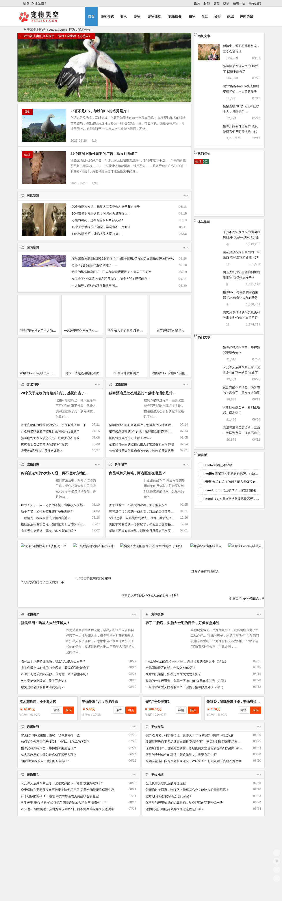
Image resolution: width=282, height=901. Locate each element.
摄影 (217, 16)
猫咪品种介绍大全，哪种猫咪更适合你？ (48, 748)
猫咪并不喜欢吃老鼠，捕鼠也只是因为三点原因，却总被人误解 (152, 531)
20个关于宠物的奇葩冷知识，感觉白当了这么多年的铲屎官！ (69, 393)
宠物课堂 (154, 16)
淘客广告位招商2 (157, 701)
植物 (192, 16)
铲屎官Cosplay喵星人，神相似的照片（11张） (39, 373)
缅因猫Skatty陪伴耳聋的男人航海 (171, 373)
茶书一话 (239, 3)
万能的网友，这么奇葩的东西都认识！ (98, 220)
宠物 (137, 16)
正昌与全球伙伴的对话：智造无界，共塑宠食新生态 (181, 754)
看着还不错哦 (218, 465)
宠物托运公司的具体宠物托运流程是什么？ (175, 809)
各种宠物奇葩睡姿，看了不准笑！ (44, 680)
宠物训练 (33, 464)
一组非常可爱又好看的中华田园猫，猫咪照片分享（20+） (185, 687)
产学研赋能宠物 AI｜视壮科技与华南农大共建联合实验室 (60, 796)
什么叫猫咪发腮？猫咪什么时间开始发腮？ (50, 431)
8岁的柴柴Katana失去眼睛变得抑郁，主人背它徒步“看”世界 (241, 91)
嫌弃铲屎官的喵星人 (170, 330)
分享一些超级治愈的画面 (82, 373)
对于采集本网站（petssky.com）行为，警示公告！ (58, 29)
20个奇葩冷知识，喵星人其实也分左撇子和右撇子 (106, 206)
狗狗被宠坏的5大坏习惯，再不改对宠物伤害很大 (59, 473)
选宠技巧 (33, 726)
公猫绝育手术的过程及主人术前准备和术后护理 (141, 444)
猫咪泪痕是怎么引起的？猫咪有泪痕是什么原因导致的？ (153, 393)
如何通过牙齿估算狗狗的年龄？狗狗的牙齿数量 (141, 450)
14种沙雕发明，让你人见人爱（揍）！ (98, 234)
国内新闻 (33, 247)
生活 (205, 16)
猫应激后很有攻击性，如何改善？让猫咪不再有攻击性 (58, 524)
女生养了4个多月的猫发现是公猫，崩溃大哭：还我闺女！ (111, 278)
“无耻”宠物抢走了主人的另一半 (39, 330)
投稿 (226, 3)
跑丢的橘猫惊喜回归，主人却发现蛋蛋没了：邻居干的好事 (112, 272)
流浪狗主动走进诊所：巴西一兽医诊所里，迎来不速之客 (241, 433)
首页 (91, 16)
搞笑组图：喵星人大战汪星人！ (45, 623)
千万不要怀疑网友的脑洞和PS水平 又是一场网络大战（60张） (241, 237)
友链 (216, 3)
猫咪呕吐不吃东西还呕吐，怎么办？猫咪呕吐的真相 (144, 425)
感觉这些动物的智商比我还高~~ (43, 687)
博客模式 (107, 16)
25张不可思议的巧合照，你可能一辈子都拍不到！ (55, 674)
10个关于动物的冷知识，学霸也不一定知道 (101, 227)
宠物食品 (157, 726)
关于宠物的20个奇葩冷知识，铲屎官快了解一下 (53, 425)
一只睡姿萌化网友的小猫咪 (82, 330)
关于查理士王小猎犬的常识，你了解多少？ (138, 505)
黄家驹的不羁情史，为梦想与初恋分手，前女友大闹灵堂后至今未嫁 (241, 392)
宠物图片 (33, 614)
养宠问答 (33, 384)
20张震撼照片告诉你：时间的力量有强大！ (101, 213)
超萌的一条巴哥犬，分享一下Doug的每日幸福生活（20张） (187, 680)
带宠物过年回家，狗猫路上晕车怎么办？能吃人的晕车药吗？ (187, 789)
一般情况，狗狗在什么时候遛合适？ (45, 518)
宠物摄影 (157, 614)
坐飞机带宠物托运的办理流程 (166, 783)
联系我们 (255, 3)
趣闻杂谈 (246, 16)
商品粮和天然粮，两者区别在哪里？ (137, 473)
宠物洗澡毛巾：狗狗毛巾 (100, 701)
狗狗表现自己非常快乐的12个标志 (44, 444)
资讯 (123, 16)
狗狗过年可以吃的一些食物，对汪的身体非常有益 (143, 511)
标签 (207, 3)
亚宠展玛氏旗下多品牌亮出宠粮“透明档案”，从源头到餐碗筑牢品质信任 (194, 741)
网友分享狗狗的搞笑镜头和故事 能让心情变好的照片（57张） (241, 317)
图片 (197, 3)
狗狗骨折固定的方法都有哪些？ (130, 438)
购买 (68, 710)
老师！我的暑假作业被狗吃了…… (95, 265)
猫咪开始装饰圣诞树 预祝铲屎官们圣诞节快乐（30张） (240, 131)
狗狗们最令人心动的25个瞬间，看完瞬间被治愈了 (55, 667)
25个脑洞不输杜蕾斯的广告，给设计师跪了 (104, 153)
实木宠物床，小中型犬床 (38, 701)
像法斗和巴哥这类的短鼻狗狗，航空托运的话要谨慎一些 (184, 802)
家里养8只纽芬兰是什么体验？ (42, 450)
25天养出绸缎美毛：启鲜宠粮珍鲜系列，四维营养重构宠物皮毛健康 (67, 809)
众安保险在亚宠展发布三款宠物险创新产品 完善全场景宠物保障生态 (67, 789)
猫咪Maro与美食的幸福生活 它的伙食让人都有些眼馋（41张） (240, 297)
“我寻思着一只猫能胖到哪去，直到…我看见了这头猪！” (147, 518)
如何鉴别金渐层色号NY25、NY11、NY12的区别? (55, 741)
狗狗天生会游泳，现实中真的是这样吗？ (48, 531)
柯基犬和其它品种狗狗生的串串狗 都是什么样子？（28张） (241, 277)
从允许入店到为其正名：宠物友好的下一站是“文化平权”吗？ (241, 372)
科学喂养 (121, 464)
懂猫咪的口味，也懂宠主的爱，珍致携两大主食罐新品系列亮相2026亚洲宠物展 (200, 748)
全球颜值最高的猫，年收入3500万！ (171, 667)
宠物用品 (33, 774)
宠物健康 (121, 384)
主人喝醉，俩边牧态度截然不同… (95, 285)
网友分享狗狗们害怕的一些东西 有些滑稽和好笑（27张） (241, 257)
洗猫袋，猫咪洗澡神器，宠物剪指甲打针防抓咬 (241, 701)
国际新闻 (33, 195)
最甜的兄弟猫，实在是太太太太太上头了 (173, 674)
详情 (56, 710)
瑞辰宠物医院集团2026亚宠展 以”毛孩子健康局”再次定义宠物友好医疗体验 (123, 258)
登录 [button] (26, 3)
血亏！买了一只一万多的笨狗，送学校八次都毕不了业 (58, 505)
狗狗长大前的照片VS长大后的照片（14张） (127, 330)
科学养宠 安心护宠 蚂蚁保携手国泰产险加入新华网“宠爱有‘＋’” (63, 802)
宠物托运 (157, 774)
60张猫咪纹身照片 (126, 373)
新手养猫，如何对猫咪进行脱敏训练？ (47, 511)
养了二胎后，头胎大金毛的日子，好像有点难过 (183, 623)
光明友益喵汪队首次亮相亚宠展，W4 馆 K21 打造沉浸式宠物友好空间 (194, 761)
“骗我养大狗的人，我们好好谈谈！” (45, 761)
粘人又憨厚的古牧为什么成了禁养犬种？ (48, 754)
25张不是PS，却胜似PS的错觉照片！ (100, 111)
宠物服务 (175, 16)
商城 (230, 16)
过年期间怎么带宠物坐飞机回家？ (169, 796)
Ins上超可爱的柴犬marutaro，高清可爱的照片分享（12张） (187, 661)
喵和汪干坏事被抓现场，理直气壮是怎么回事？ (53, 661)
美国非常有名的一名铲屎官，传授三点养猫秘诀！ (143, 524)
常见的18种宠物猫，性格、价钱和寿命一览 (50, 735)
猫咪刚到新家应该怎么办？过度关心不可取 (50, 438)
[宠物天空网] (43, 20)
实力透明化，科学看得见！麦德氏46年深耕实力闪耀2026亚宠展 (189, 735)
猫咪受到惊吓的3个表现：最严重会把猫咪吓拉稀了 (144, 431)
